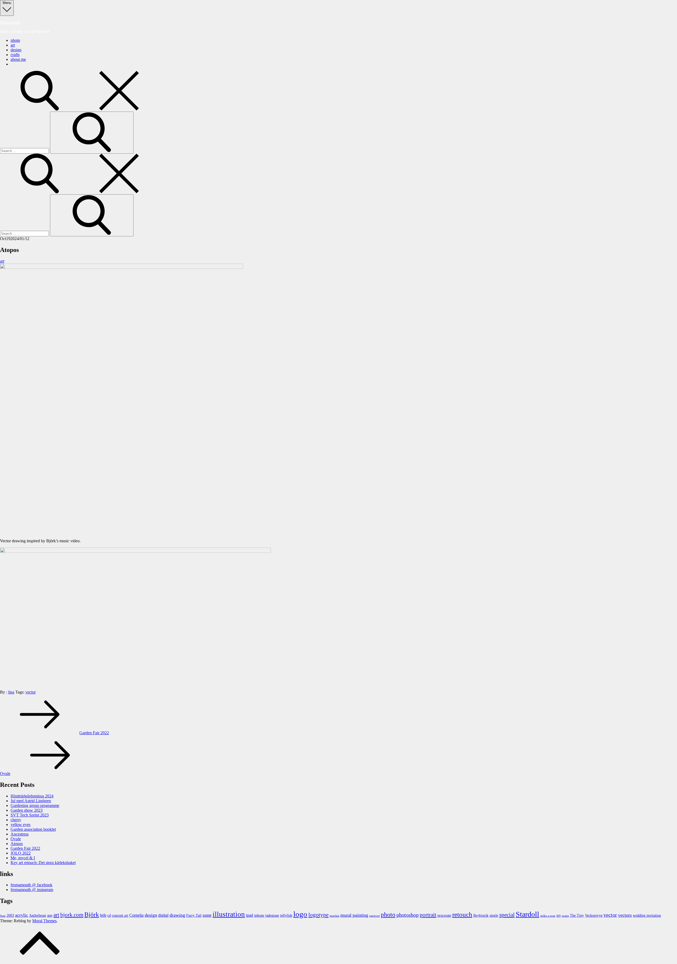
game (207, 915)
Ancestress (20, 834)
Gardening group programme (35, 805)
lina (11, 692)
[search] (79, 109)
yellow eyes (20, 824)
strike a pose (547, 915)
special (507, 915)
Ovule (16, 839)
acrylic (21, 915)
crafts (15, 54)
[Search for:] (25, 150)
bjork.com (71, 915)
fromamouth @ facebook (31, 885)
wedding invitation (647, 915)
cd (109, 915)
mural (345, 915)
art (13, 45)
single (494, 915)
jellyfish (286, 915)
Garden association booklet (33, 829)
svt (558, 915)
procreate (444, 915)
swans (565, 915)
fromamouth (10, 22)
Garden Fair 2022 (25, 848)
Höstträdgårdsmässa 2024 (32, 796)
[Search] (92, 133)
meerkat (334, 915)
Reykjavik (480, 915)
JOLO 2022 (21, 853)
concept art (120, 915)
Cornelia (136, 915)
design (16, 50)
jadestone (272, 915)
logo (300, 914)
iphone (259, 915)
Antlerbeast (37, 915)
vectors (625, 915)
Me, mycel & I (23, 858)
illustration (229, 914)
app (49, 915)
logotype (318, 915)
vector (30, 692)
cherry (16, 820)
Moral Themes (44, 921)
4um (3, 915)
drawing (177, 915)
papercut (374, 915)
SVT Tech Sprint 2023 (30, 815)
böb (103, 915)
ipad (249, 915)
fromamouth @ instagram (32, 889)
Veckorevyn (593, 915)
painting (360, 915)
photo (15, 40)
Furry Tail (194, 915)
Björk (91, 914)
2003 (10, 915)
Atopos (17, 843)
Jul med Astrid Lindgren (31, 800)
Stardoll (527, 914)
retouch (462, 914)
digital (163, 915)
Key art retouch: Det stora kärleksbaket (43, 862)
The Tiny (577, 915)
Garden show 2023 (27, 810)
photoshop (407, 915)
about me (18, 59)
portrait (428, 915)
